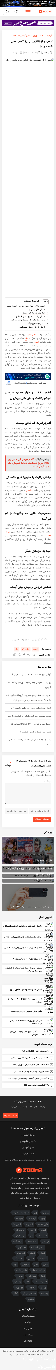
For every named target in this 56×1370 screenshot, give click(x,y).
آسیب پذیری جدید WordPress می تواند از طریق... (25, 1000)
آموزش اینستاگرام (21, 1213)
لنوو (15, 1264)
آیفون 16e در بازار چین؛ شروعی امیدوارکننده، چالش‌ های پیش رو (26, 308)
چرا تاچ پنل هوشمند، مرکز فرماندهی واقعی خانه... (23, 937)
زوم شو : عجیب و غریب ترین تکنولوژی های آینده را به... (29, 868)
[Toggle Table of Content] (44, 301)
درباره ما (28, 1322)
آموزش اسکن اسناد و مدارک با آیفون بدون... (25, 989)
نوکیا (43, 1276)
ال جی (33, 1230)
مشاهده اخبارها (10, 1115)
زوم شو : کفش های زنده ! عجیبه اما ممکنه (35, 878)
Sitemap (28, 1341)
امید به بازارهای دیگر (36, 323)
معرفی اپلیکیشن (28, 1154)
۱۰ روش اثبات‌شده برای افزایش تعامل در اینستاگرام (22, 926)
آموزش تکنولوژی (28, 1135)
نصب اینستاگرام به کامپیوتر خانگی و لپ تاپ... (27, 1057)
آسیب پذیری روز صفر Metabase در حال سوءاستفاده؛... (26, 1022)
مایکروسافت (21, 1270)
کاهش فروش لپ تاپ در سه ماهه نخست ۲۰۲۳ (30, 708)
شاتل (36, 1264)
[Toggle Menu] (28, 11)
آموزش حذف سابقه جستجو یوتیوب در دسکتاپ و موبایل (28, 1160)
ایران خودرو (20, 1236)
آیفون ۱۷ (19, 1219)
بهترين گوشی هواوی (44, 873)
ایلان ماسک (32, 1242)
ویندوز (43, 1287)
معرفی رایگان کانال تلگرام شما (33, 1051)
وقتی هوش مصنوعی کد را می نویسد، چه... (25, 1011)
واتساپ (17, 1282)
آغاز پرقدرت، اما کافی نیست (33, 313)
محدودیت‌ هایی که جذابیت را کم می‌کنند (28, 320)
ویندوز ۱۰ (32, 1287)
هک (28, 1282)
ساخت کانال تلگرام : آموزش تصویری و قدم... (28, 1064)
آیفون (49, 36)
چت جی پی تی (29, 1293)
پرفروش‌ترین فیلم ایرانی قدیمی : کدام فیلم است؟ (32, 860)
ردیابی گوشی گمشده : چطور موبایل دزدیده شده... (25, 1078)
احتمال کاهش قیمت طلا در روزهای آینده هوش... (23, 947)
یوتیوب (31, 1299)
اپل (26, 338)
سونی (45, 1264)
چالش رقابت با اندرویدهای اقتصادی (30, 316)
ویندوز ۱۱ (19, 1287)
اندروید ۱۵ (20, 1230)
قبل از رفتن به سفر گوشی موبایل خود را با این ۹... (32, 907)
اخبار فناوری (38, 36)
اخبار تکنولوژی (28, 1147)
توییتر (32, 1253)
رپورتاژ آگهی (28, 1335)
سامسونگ (18, 1259)
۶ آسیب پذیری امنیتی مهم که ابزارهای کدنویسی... (24, 1033)
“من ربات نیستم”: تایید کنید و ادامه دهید (29, 1071)
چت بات (44, 1293)
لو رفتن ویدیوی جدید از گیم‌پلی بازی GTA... (25, 958)
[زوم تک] (46, 12)
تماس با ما (28, 1328)
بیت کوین (22, 1247)
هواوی (20, 1276)
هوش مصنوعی (41, 1282)
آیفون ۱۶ (25, 649)
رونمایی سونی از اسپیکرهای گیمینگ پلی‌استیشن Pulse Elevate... (24, 970)
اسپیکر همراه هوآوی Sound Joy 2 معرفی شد (31, 724)
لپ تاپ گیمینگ (38, 1270)
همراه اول (32, 1276)
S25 (35, 1213)
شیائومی (29, 490)
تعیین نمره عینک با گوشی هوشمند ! (35, 732)
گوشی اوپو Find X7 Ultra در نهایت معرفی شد (30, 674)
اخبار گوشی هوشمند (21, 36)
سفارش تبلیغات (28, 1316)
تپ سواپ (20, 1253)
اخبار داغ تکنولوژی (28, 1141)
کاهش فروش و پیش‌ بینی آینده (32, 327)
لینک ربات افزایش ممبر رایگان (34, 1085)
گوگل (16, 1293)
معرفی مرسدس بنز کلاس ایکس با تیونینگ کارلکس (29, 716)
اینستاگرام (17, 1242)
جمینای (31, 1259)
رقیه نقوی (45, 52)
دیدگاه (47, 781)
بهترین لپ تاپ (37, 1247)
